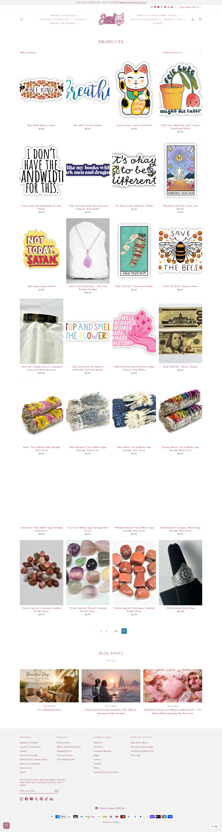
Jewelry (80, 19)
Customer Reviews (103, 751)
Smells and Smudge (63, 23)
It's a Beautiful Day (49, 709)
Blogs (96, 755)
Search (158, 23)
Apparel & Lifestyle (63, 15)
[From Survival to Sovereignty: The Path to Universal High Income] (111, 685)
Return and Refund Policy (69, 747)
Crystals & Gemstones (55, 19)
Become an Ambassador (142, 747)
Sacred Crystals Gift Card (106, 772)
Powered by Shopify (111, 822)
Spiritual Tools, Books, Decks (157, 15)
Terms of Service (65, 755)
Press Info (136, 755)
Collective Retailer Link (142, 751)
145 (116, 631)
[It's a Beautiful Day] (49, 685)
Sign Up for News (139, 742)
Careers (97, 759)
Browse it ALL (174, 19)
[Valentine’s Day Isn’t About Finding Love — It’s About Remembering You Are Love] (172, 685)
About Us (98, 742)
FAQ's (97, 768)
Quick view (41, 120)
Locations (98, 747)
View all (111, 660)
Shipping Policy (64, 751)
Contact (97, 763)
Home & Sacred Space (145, 19)
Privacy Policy (63, 742)
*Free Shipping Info (66, 759)
